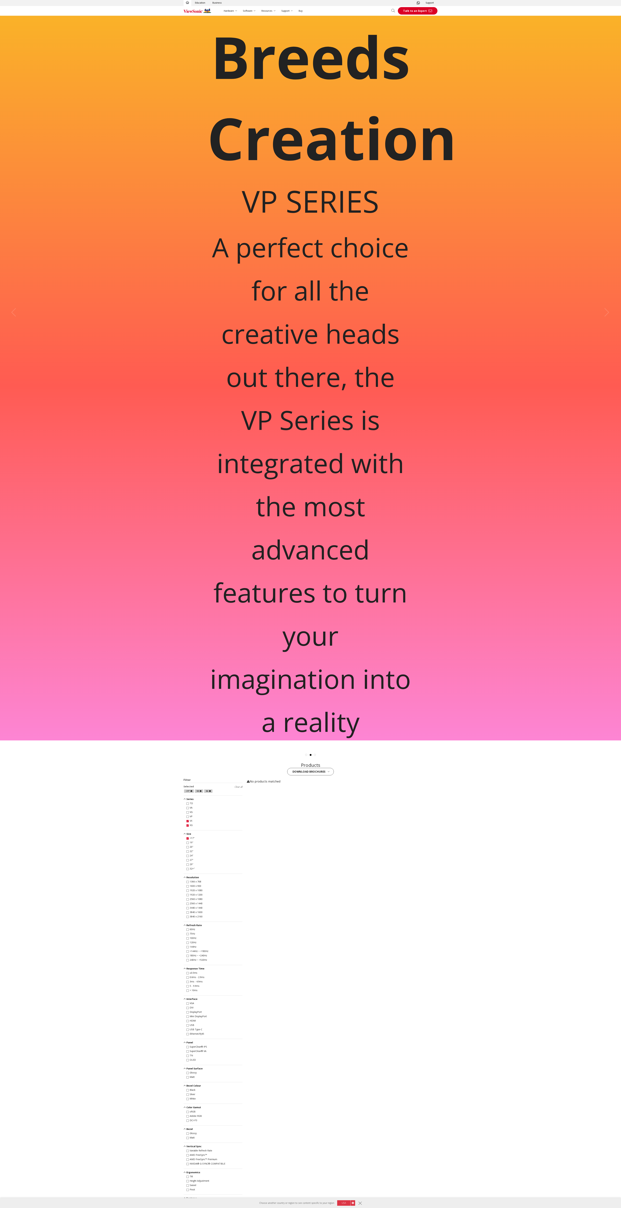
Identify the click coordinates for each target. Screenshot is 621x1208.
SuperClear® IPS (198, 1046)
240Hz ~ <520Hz (198, 959)
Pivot (192, 1189)
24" (191, 855)
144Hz (193, 946)
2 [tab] (310, 755)
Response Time (195, 968)
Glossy (193, 1072)
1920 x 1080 (196, 890)
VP (191, 816)
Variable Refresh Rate (201, 1150)
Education (200, 2)
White (193, 1098)
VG (191, 812)
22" (191, 851)
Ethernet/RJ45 (197, 1033)
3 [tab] (314, 755)
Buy (301, 10)
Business (217, 2)
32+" (192, 868)
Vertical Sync (194, 1146)
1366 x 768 (195, 881)
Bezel (189, 1129)
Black (192, 1089)
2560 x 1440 (196, 903)
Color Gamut (193, 1107)
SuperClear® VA (198, 1051)
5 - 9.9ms (194, 985)
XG (191, 825)
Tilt (191, 1176)
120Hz (193, 942)
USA (344, 1202)
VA (191, 807)
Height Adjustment (199, 1180)
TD (191, 803)
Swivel (193, 1185)
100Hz (193, 938)
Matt (192, 1076)
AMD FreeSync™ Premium (203, 1159)
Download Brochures (309, 771)
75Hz (192, 933)
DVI (191, 1007)
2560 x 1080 (196, 899)
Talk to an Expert (415, 11)
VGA (192, 1003)
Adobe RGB (196, 1115)
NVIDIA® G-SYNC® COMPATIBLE (207, 1163)
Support (430, 2)
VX (191, 820)
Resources (266, 10)
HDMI (193, 1020)
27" (191, 859)
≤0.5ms (193, 972)
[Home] (187, 2)
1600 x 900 (195, 885)
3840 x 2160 (196, 916)
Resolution (192, 877)
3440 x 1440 (196, 907)
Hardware (229, 10)
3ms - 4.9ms (196, 981)
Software (247, 10)
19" (191, 842)
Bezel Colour (193, 1085)
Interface (191, 998)
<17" (192, 838)
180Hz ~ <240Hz (198, 955)
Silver (192, 1094)
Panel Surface (194, 1068)
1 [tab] (306, 755)
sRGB (193, 1111)
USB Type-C (196, 1029)
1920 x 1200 (196, 894)
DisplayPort (196, 1011)
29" (191, 864)
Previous (15, 312)
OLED (193, 1059)
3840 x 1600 (196, 912)
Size (188, 833)
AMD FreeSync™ (198, 1154)
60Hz (192, 929)
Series (190, 799)
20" (191, 846)
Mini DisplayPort (198, 1016)
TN (191, 1055)
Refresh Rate (194, 925)
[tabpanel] (310, 378)
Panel (189, 1042)
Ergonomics (193, 1172)
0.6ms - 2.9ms (197, 977)
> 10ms (193, 990)
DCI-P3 (193, 1120)
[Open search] (394, 10)
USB (192, 1025)
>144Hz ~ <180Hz (199, 951)
